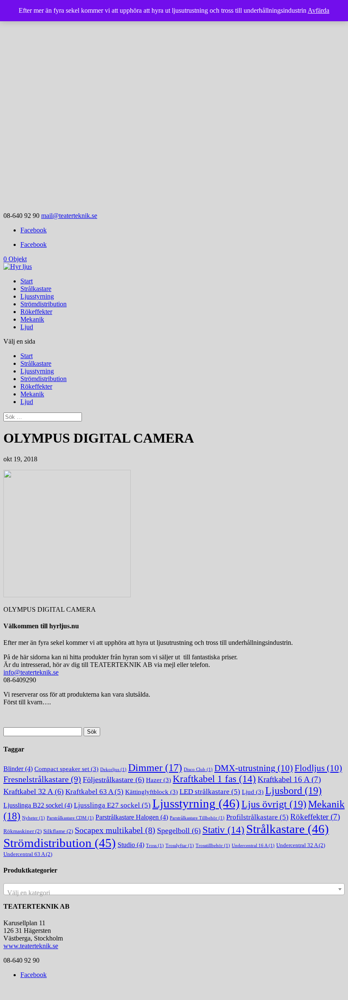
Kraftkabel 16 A (289, 779)
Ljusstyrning (37, 296)
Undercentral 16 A (253, 845)
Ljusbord (293, 790)
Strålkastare (35, 288)
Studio (131, 844)
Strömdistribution (43, 304)
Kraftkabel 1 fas (214, 779)
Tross (155, 845)
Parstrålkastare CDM (70, 818)
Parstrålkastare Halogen (131, 817)
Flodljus (318, 768)
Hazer (158, 780)
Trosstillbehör (213, 845)
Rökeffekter (36, 311)
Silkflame (58, 831)
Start (26, 281)
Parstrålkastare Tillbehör (197, 818)
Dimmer (155, 767)
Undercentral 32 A (300, 845)
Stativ (223, 830)
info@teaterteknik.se (31, 672)
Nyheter (33, 818)
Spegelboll (179, 830)
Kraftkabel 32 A (33, 791)
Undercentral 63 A (27, 854)
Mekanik (32, 319)
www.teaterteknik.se (30, 945)
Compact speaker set (66, 769)
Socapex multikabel (115, 830)
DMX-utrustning (253, 768)
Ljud (26, 327)
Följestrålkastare (113, 779)
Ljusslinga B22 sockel (37, 805)
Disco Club (198, 769)
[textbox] (174, 893)
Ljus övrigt (273, 804)
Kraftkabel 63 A (94, 792)
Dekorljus (113, 769)
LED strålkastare (210, 792)
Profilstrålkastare (257, 817)
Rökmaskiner (22, 831)
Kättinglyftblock (151, 791)
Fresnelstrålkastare (42, 779)
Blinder (18, 768)
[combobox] (174, 889)
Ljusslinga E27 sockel (112, 805)
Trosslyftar (180, 845)
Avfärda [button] (318, 10)
